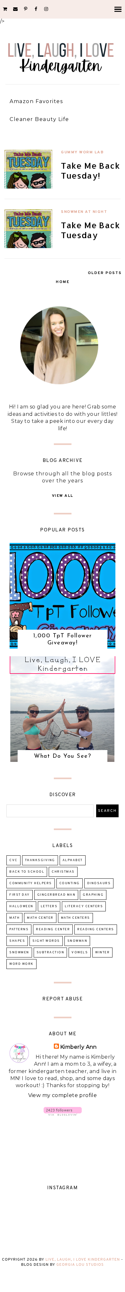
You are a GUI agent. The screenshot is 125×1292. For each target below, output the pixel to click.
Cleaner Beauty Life (39, 119)
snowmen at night (84, 211)
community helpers (30, 883)
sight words (46, 941)
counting (69, 883)
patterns (19, 929)
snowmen (19, 952)
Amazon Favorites (36, 101)
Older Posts (105, 273)
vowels (79, 952)
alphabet (73, 860)
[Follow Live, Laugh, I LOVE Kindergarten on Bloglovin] (62, 1114)
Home (63, 282)
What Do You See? (62, 756)
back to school (26, 872)
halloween (21, 906)
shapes (17, 941)
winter (102, 952)
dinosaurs (99, 883)
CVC (13, 860)
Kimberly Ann (78, 1047)
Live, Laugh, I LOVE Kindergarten (83, 1259)
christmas (63, 872)
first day (19, 895)
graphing (93, 895)
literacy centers (84, 906)
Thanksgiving (40, 860)
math (14, 918)
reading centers (95, 929)
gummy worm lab (82, 152)
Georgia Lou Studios (80, 1264)
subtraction (50, 952)
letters (49, 906)
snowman (77, 941)
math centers (75, 918)
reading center (53, 929)
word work (21, 964)
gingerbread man (56, 895)
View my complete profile (62, 1095)
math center (40, 918)
